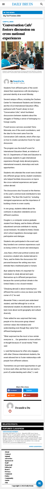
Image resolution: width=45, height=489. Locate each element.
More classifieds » (35, 446)
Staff (6, 463)
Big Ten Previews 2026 (12, 16)
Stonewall (8, 465)
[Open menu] (3, 4)
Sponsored (9, 461)
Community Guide (9, 479)
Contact (8, 454)
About (7, 452)
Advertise (8, 458)
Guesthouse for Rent (10, 432)
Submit (7, 456)
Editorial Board (8, 468)
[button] (41, 4)
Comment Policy (8, 475)
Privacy (7, 472)
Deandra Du (18, 81)
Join (6, 483)
